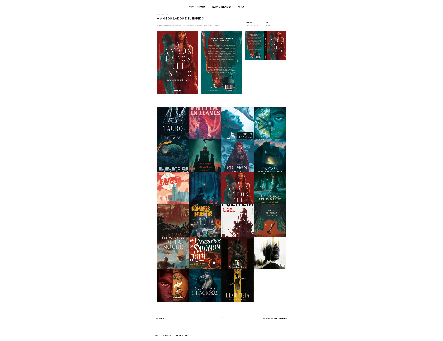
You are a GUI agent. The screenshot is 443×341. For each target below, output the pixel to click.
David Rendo (221, 7)
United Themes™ (183, 335)
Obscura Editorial (252, 25)
